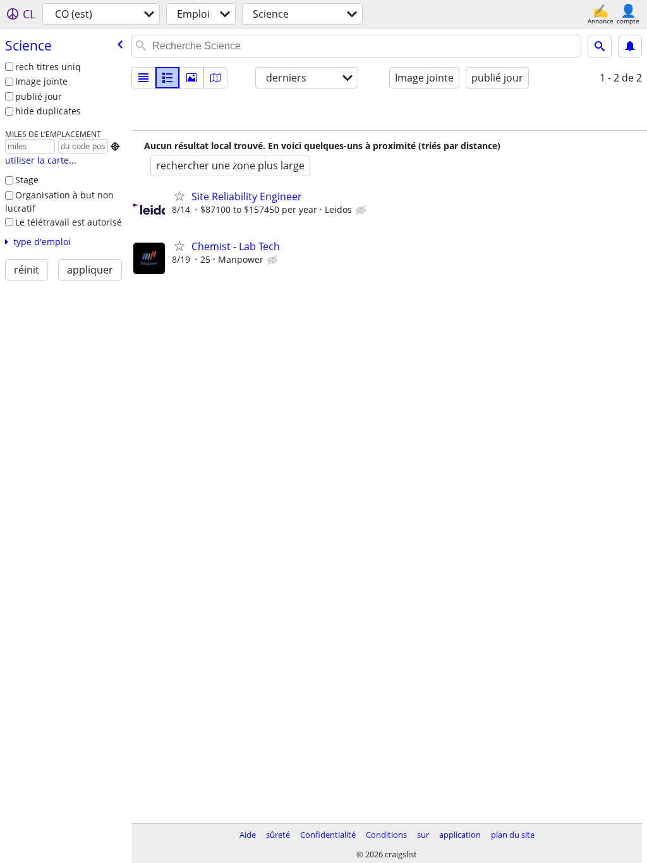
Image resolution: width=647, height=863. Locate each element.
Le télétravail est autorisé (68, 222)
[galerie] (191, 77)
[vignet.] (167, 77)
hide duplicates (48, 111)
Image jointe (41, 81)
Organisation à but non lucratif (59, 201)
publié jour (38, 96)
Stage (27, 180)
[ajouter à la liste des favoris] (179, 195)
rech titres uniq (48, 67)
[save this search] (630, 46)
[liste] (143, 77)
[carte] (215, 77)
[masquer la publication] (362, 210)
